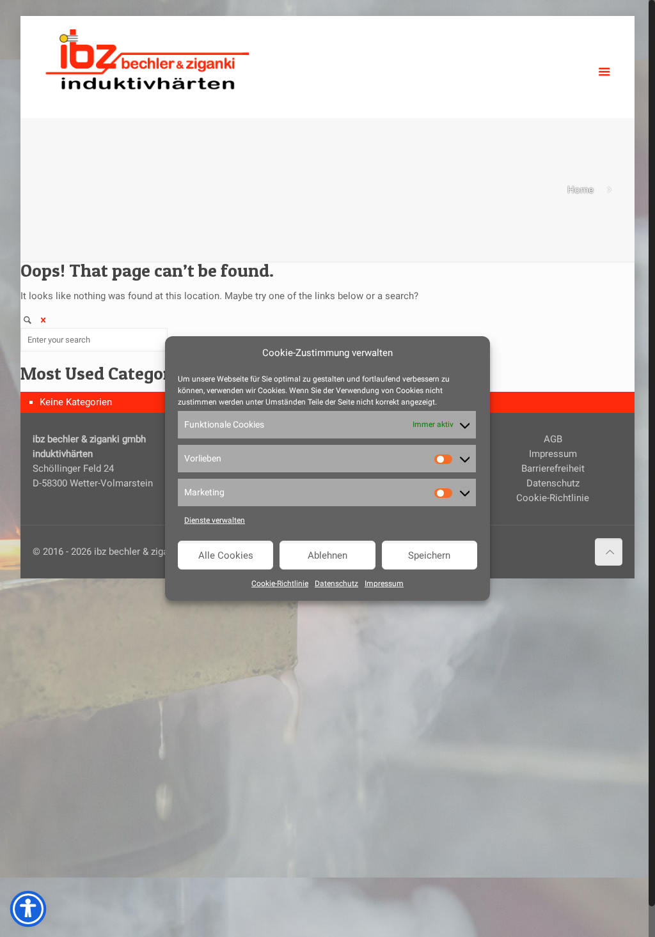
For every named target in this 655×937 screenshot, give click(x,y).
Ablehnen (327, 555)
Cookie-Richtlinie (279, 583)
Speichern (429, 555)
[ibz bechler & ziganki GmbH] (147, 57)
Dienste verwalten (214, 520)
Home (580, 190)
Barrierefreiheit (553, 468)
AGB (553, 439)
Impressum (384, 583)
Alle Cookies (225, 555)
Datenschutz (336, 583)
